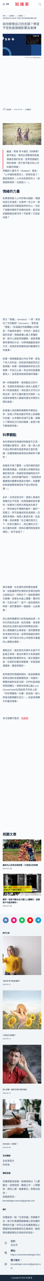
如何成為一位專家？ (10, 1144)
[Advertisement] (22, 82)
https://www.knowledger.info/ (26, 1254)
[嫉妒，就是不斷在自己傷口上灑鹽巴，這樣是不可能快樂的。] (22, 885)
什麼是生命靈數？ (9, 1035)
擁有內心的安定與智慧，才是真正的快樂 (20, 865)
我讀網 (24, 718)
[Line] (22, 920)
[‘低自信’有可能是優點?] (22, 955)
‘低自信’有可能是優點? (11, 981)
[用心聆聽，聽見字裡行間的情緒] (22, 1064)
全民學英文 (8, 1161)
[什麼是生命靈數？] (22, 1009)
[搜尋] (40, 4)
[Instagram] (14, 920)
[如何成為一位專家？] (22, 1118)
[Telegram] (38, 920)
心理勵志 (28, 109)
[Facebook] (6, 920)
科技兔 (6, 1164)
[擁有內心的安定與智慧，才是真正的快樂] (22, 850)
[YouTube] (30, 920)
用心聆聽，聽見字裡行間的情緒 (15, 1089)
